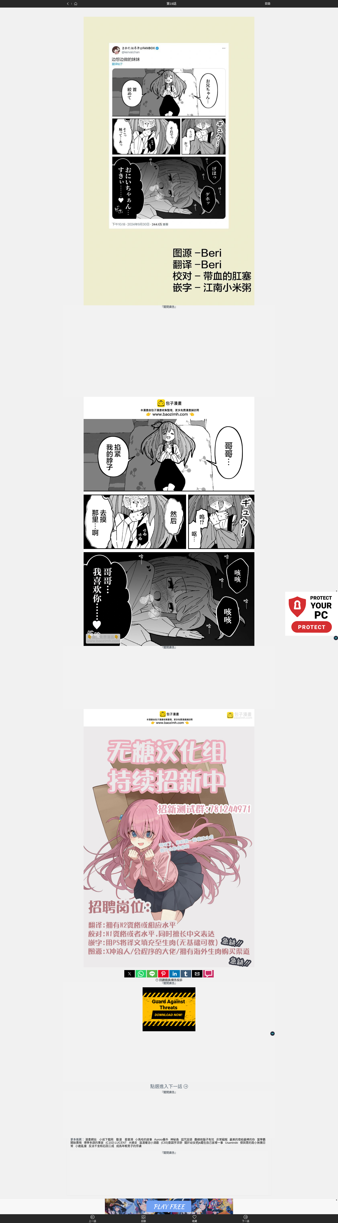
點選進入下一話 (166, 1086)
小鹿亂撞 (81, 1146)
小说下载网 (106, 1139)
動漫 (119, 1139)
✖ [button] (336, 1200)
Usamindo (231, 1142)
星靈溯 (129, 1139)
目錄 (267, 3)
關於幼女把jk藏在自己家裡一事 (203, 1142)
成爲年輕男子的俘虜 (129, 1146)
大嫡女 (133, 1142)
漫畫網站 (90, 1139)
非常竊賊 (221, 1139)
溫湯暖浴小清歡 (149, 1142)
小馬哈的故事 (143, 1139)
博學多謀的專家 (94, 1142)
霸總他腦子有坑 (204, 1139)
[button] (129, 973)
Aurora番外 (161, 1139)
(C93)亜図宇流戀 (171, 1142)
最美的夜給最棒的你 (242, 1139)
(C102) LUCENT (116, 1142)
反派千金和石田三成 (101, 1146)
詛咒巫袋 (186, 1139)
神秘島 (174, 1139)
